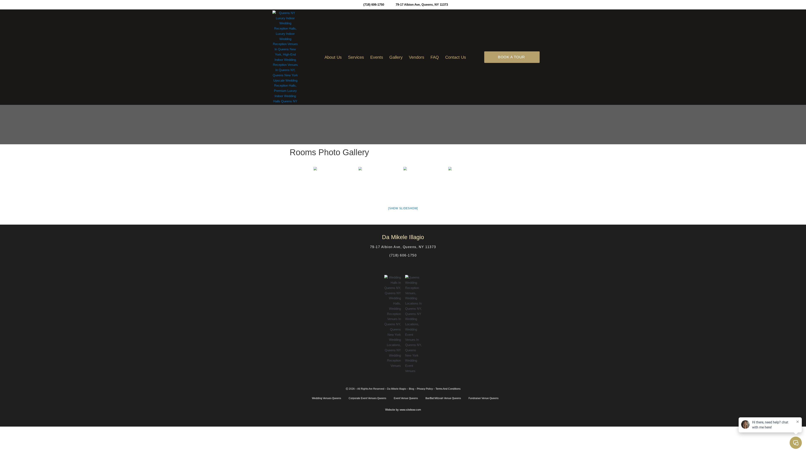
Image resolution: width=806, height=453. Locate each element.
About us (333, 57)
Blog (411, 388)
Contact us (455, 57)
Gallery (396, 57)
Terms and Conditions (448, 388)
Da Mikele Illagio (396, 388)
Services (356, 57)
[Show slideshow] (403, 208)
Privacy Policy (425, 388)
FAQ (434, 57)
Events (376, 57)
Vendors (416, 57)
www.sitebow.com (410, 409)
